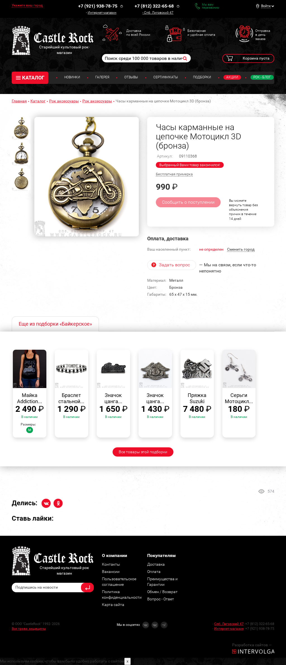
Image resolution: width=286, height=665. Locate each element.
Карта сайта (113, 604)
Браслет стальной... (71, 398)
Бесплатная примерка (174, 174)
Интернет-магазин (102, 13)
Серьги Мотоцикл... (239, 398)
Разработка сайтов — (252, 645)
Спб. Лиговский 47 (158, 13)
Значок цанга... (113, 398)
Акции (232, 77)
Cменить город (240, 249)
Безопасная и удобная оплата (201, 33)
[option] (86, 176)
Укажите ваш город (27, 5)
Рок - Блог (262, 77)
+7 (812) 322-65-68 (154, 6)
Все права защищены (29, 629)
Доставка (156, 564)
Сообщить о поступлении (188, 202)
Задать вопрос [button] (174, 264)
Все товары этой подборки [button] (143, 452)
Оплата (154, 571)
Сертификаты (165, 77)
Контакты (111, 564)
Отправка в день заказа (262, 35)
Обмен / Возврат (162, 591)
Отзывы (131, 77)
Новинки (72, 77)
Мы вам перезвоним (210, 6)
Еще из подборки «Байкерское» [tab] (55, 324)
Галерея (102, 77)
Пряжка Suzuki (197, 398)
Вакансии (111, 571)
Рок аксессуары (64, 101)
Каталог (38, 101)
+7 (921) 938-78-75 (97, 6)
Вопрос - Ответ (160, 599)
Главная (19, 101)
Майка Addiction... (29, 398)
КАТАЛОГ (33, 78)
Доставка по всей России (138, 33)
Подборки (202, 77)
